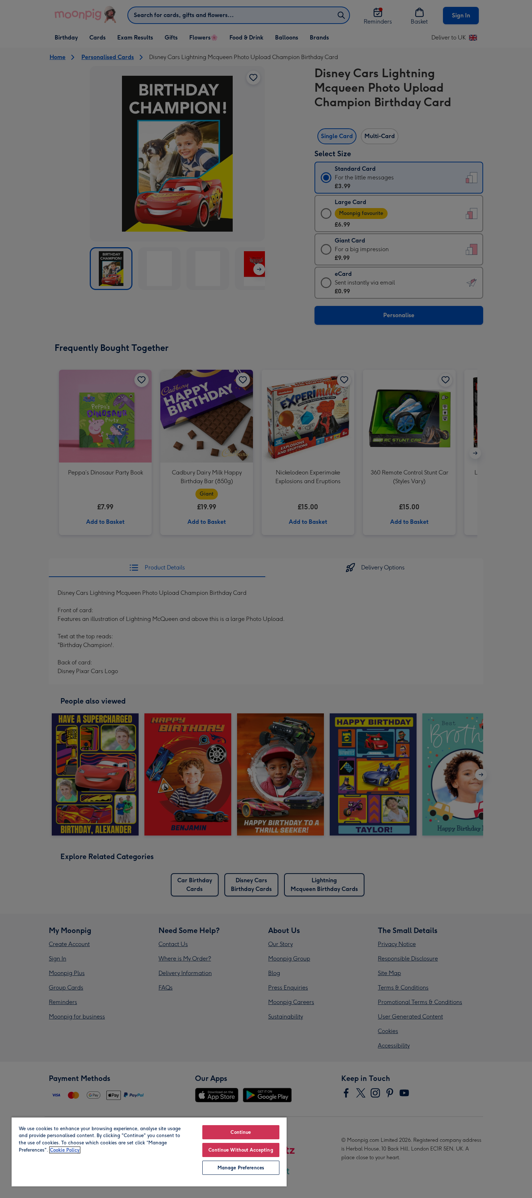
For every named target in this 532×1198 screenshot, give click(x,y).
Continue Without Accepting (240, 1150)
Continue (241, 1132)
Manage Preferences (241, 1167)
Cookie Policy (65, 1150)
